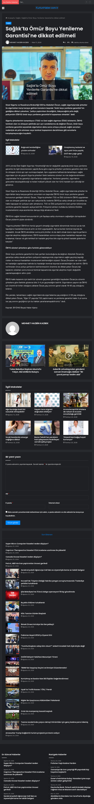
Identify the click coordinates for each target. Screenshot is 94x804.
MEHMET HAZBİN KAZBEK (19, 42)
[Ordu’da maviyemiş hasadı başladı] (12, 714)
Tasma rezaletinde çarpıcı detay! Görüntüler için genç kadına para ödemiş (54, 722)
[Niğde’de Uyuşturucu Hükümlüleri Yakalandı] (12, 703)
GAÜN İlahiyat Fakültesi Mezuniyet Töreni (39, 657)
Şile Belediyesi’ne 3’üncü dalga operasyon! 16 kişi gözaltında (48, 592)
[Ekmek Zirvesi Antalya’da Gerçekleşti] (12, 627)
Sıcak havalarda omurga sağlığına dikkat (17, 438)
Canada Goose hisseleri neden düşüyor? (35, 2)
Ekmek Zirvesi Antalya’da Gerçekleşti (37, 624)
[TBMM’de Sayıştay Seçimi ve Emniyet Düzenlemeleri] (12, 671)
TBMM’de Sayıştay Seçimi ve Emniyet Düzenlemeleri (44, 668)
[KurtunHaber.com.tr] (47, 7)
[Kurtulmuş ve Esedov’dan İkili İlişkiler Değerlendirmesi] (12, 682)
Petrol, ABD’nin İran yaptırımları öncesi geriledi (26, 563)
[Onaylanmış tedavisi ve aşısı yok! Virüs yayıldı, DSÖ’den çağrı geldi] (55, 150)
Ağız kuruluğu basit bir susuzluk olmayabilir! (15, 410)
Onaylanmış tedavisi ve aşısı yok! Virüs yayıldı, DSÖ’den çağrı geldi (74, 150)
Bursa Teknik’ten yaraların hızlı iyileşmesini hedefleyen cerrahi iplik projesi (46, 439)
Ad (7, 494)
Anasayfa (11, 18)
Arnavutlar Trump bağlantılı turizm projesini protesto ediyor (33, 733)
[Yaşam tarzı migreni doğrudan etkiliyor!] (46, 400)
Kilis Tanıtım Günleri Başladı (33, 613)
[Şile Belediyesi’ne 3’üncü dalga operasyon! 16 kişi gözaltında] (12, 595)
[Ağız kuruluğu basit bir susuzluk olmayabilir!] (18, 400)
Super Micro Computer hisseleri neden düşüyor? (27, 543)
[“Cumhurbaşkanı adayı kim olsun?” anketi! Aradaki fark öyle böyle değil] (12, 649)
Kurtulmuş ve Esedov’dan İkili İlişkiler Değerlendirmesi (44, 678)
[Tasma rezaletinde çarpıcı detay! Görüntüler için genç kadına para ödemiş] (12, 725)
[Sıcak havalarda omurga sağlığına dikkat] (18, 428)
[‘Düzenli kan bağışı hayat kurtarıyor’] (75, 428)
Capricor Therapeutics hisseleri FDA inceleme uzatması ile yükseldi (36, 550)
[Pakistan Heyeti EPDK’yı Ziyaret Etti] (12, 638)
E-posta (9, 503)
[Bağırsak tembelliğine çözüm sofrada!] (12, 150)
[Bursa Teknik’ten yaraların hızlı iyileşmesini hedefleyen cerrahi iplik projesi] (46, 428)
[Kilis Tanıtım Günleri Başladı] (12, 616)
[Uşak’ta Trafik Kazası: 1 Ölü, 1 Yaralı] (12, 692)
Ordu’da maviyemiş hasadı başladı (36, 711)
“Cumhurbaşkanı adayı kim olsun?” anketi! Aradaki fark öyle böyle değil (53, 646)
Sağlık (18, 18)
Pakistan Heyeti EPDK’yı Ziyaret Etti (36, 635)
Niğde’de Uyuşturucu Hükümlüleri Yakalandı (40, 700)
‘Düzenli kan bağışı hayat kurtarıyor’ (74, 438)
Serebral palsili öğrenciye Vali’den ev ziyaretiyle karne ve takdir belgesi (52, 570)
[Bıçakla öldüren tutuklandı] (12, 606)
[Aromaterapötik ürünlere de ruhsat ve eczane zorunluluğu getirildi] (75, 400)
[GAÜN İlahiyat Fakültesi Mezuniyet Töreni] (12, 660)
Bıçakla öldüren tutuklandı (33, 602)
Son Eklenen (47, 534)
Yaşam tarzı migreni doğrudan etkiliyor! (43, 410)
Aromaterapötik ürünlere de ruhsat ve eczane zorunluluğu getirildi (74, 411)
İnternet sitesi (54, 503)
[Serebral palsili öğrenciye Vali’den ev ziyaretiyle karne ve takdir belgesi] (12, 573)
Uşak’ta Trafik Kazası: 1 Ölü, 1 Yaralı (36, 689)
